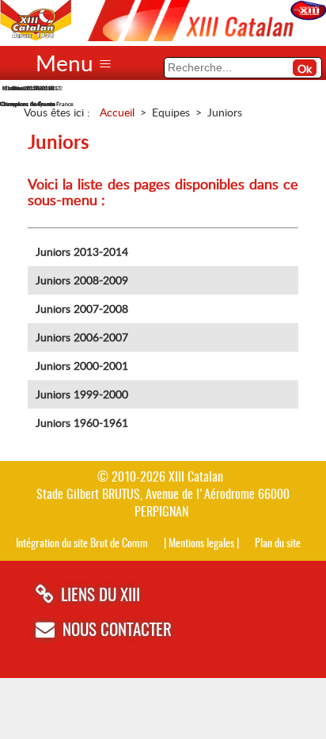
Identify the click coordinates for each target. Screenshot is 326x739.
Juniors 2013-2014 (82, 251)
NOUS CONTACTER (117, 631)
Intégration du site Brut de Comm (82, 544)
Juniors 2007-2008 (82, 308)
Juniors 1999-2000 (82, 394)
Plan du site (278, 544)
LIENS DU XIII (100, 596)
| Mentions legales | (201, 544)
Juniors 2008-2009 (82, 280)
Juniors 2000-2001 (82, 365)
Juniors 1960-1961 (82, 422)
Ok (305, 68)
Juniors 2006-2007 (82, 337)
